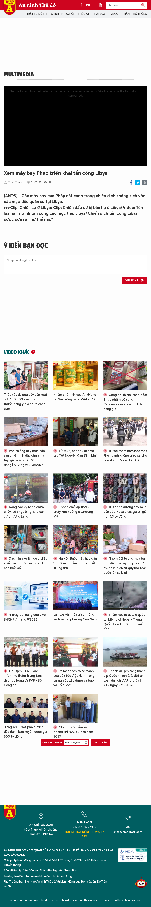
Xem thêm (100, 742)
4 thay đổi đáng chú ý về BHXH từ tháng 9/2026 (25, 617)
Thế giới (83, 14)
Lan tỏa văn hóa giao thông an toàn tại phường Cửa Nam (75, 617)
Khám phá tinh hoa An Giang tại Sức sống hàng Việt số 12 (74, 397)
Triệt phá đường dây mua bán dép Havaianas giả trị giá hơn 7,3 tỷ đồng (124, 512)
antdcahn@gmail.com (127, 832)
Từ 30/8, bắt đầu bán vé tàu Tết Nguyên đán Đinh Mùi (75, 453)
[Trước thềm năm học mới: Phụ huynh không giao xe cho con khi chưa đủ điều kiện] (125, 432)
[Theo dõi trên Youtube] (88, 5)
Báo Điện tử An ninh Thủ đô (9, 7)
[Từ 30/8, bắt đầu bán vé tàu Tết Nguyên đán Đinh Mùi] (75, 432)
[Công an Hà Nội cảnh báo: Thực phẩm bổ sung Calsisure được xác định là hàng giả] (125, 375)
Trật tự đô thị (37, 14)
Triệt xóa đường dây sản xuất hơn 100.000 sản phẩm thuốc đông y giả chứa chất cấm (25, 402)
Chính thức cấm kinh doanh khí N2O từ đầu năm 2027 (73, 732)
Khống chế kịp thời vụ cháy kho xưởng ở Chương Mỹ (73, 512)
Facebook (131, 182)
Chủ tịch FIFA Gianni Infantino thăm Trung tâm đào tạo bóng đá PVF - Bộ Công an (23, 678)
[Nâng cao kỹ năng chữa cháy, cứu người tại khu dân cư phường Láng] (26, 488)
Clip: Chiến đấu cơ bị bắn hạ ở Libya (87, 207)
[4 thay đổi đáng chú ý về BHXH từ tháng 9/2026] (26, 595)
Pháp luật (100, 14)
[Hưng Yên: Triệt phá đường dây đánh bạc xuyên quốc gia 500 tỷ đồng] (26, 708)
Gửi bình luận (134, 280)
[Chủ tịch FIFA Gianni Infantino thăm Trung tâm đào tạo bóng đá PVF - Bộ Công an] (26, 652)
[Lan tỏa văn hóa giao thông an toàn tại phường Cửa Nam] (75, 595)
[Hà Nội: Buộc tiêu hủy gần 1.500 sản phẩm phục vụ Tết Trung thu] (75, 539)
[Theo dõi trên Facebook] (82, 5)
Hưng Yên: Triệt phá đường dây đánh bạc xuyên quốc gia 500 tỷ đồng (25, 732)
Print (144, 182)
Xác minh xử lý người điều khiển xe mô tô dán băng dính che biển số (25, 563)
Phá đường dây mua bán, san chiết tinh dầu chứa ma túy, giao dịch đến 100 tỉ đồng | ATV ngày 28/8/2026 (25, 458)
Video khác (17, 352)
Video (114, 14)
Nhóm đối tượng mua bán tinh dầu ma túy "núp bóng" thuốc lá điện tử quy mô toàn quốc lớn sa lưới (125, 566)
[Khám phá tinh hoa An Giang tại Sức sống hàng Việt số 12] (75, 375)
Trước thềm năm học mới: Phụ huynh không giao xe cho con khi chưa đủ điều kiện (125, 455)
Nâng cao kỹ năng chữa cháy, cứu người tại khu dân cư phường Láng (24, 512)
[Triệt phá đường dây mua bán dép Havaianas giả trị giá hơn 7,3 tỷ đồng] (125, 488)
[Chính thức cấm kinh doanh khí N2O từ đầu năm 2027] (75, 708)
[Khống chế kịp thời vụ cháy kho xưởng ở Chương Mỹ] (75, 488)
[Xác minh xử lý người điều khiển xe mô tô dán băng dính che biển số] (26, 539)
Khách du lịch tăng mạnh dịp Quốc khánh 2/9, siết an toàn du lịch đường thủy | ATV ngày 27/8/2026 (124, 678)
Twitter (137, 182)
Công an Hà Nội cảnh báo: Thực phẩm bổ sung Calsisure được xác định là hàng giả (125, 402)
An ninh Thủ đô (37, 5)
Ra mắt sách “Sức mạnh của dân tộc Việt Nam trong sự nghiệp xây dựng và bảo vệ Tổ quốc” (74, 678)
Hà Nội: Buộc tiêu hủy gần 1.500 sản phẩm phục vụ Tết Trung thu (75, 563)
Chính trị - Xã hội (62, 14)
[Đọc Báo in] (102, 5)
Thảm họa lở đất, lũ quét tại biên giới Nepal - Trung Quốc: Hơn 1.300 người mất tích (124, 622)
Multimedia (19, 74)
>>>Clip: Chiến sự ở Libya (27, 207)
